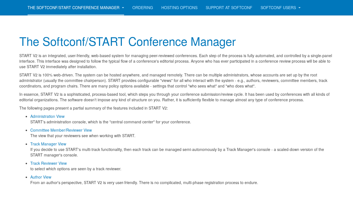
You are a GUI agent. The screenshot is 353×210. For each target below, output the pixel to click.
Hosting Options (179, 7)
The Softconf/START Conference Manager (74, 7)
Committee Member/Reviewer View (61, 130)
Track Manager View (48, 144)
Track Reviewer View (48, 163)
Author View (40, 177)
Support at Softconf (229, 7)
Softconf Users (279, 7)
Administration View (47, 116)
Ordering (142, 7)
